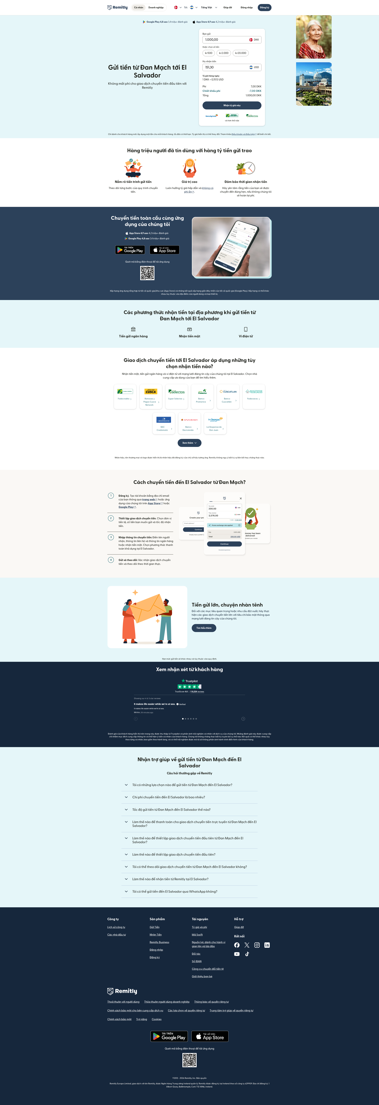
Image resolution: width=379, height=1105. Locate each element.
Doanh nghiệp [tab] (156, 7)
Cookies (157, 1019)
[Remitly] (117, 7)
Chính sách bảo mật (119, 1019)
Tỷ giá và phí (199, 927)
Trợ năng (141, 1019)
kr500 (208, 53)
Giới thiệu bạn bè (202, 976)
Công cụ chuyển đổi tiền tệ (208, 969)
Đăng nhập (247, 7)
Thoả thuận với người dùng (123, 1002)
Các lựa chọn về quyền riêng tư (186, 1010)
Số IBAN (196, 961)
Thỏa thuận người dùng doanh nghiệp (167, 1002)
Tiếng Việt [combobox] (206, 7)
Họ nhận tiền (209, 61)
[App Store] (164, 249)
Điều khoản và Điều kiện (244, 134)
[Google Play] (130, 249)
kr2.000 (223, 53)
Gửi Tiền (154, 927)
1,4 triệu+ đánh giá (167, 22)
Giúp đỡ (227, 7)
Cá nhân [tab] (138, 7)
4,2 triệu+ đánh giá (216, 22)
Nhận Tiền (156, 935)
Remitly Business (159, 942)
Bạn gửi (207, 34)
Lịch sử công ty (116, 927)
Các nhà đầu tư (116, 935)
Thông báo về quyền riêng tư (211, 1002)
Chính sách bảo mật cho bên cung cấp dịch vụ (135, 1010)
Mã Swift (197, 935)
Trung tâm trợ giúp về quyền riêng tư (231, 1010)
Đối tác (196, 954)
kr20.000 (240, 53)
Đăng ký (264, 7)
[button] (178, 7)
